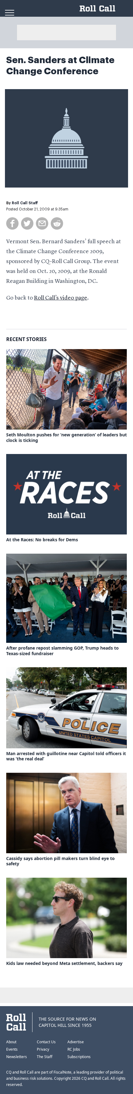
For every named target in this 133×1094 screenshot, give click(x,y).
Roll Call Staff (25, 203)
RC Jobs (73, 1049)
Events (12, 1049)
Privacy (43, 1049)
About (11, 1041)
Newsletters (16, 1056)
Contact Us (46, 1041)
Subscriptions (79, 1056)
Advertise (75, 1041)
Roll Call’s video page (60, 298)
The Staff (44, 1056)
